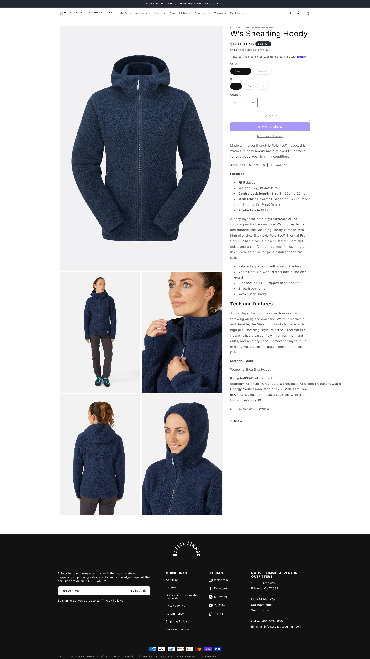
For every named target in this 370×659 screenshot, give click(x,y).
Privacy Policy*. (112, 600)
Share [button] (238, 420)
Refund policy (144, 656)
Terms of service (185, 656)
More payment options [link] (270, 136)
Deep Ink (242, 72)
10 (238, 87)
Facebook (221, 588)
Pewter (264, 72)
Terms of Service (177, 629)
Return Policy (175, 613)
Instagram (221, 579)
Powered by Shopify (121, 656)
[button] (125, 13)
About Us (172, 579)
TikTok (218, 613)
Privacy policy (164, 656)
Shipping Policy (176, 621)
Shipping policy (208, 656)
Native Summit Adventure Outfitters (90, 656)
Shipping (235, 49)
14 (265, 87)
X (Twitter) (221, 596)
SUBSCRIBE (138, 590)
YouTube (220, 605)
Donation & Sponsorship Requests (182, 596)
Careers (171, 587)
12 (251, 87)
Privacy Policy (175, 606)
